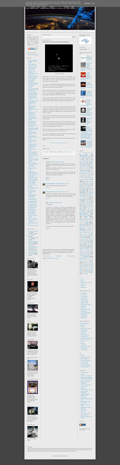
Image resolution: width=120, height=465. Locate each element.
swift (84, 261)
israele (80, 198)
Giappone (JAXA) (84, 302)
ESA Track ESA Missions (86, 380)
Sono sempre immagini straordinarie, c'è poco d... (33, 237)
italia (80, 199)
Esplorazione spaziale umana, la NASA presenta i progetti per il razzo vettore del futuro (86, 67)
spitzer (80, 258)
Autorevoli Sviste (87, 161)
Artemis (86, 157)
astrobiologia (82, 159)
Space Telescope (84, 415)
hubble (83, 191)
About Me (83, 31)
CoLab (90, 169)
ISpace (89, 196)
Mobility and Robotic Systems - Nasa (85, 395)
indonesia (86, 192)
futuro (87, 184)
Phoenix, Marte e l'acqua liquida (32, 213)
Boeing (82, 326)
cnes (85, 169)
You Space (58, 31)
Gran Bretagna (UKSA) (86, 304)
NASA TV (83, 285)
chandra (83, 168)
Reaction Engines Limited (86, 238)
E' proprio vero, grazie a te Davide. (33, 232)
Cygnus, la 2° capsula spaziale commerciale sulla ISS (33, 160)
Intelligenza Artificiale (74, 31)
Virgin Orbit (88, 269)
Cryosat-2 (89, 173)
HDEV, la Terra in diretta (86, 282)
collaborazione (83, 170)
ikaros (90, 191)
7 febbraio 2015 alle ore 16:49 (55, 202)
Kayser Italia (85, 202)
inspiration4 (84, 193)
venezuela (87, 266)
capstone (86, 166)
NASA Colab (83, 397)
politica (91, 235)
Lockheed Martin (82, 206)
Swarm (80, 261)
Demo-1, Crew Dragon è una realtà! (33, 75)
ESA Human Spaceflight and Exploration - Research (87, 378)
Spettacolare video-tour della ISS (32, 207)
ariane (80, 157)
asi (80, 158)
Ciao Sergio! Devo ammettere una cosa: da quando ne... (33, 248)
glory (90, 186)
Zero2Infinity (84, 273)
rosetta (88, 242)
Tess (84, 262)
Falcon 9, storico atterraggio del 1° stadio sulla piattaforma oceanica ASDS (33, 108)
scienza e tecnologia (86, 245)
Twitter (91, 262)
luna (80, 208)
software (91, 251)
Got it (93, 3)
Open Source (88, 227)
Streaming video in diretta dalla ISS (32, 210)
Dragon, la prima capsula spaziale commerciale (32, 195)
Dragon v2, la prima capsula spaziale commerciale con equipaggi (32, 145)
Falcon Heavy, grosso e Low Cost (33, 188)
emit (92, 177)
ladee (83, 204)
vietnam (86, 268)
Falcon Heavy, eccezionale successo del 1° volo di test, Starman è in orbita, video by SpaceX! (87, 143)
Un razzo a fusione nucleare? (32, 185)
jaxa (80, 201)
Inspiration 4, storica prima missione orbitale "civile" (32, 68)
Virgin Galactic (84, 348)
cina (88, 168)
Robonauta (83, 411)
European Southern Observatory (85, 382)
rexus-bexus (90, 239)
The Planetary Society (85, 365)
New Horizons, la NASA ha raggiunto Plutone (32, 133)
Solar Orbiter (84, 252)
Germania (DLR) (84, 301)
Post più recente (46, 256)
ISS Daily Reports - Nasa (86, 389)
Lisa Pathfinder (89, 205)
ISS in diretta (83, 284)
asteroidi (87, 158)
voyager (81, 270)
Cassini (91, 166)
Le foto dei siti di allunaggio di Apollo (32, 205)
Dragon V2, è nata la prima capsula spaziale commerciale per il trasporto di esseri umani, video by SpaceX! (86, 112)
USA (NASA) (83, 317)
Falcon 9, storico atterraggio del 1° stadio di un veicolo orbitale (32, 117)
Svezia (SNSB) (84, 316)
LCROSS (91, 204)
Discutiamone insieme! (31, 86)
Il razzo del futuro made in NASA (32, 182)
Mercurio (88, 218)
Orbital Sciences (84, 330)
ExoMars (81, 184)
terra (91, 261)
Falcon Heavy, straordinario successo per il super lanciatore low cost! (33, 82)
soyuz (87, 253)
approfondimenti (83, 155)
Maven (80, 218)
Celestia (82, 374)
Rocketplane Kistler (85, 334)
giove (80, 186)
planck (88, 232)
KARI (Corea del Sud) (85, 309)
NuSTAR (90, 225)
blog (87, 163)
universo (89, 264)
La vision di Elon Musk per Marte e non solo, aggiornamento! (33, 90)
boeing (86, 165)
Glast (86, 186)
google (86, 188)
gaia (80, 185)
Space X (82, 341)
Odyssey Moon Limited (86, 328)
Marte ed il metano (32, 218)
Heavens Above (84, 386)
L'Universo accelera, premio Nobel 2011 (32, 180)
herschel (91, 189)
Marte (86, 217)
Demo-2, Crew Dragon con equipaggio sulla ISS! (33, 72)
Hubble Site (83, 388)
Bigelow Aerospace (85, 323)
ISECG (82, 355)
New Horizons (65, 151)
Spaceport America (83, 255)
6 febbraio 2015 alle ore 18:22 (62, 183)
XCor (83, 272)
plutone (69, 151)
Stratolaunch (82, 259)
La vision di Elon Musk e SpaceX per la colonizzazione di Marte (33, 102)
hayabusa (84, 189)
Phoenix (81, 232)
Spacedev (83, 343)
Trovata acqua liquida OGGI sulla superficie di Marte (33, 129)
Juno (89, 201)
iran (85, 195)
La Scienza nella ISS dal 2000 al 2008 (33, 202)
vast (88, 265)
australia (80, 161)
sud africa (89, 259)
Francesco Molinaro (50, 183)
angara (86, 154)
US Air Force (82, 265)
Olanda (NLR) (84, 311)
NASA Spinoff (84, 410)
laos (86, 204)
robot (88, 241)
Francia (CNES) (84, 299)
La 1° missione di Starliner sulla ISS (32, 65)
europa (81, 182)
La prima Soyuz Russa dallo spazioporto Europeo (33, 176)
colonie (91, 170)
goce (80, 188)
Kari (80, 202)
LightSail (83, 205)
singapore (81, 249)
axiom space (82, 162)
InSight (91, 192)
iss (86, 198)
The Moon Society (85, 363)
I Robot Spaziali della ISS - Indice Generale (89, 58)
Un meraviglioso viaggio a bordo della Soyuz (33, 137)
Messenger (81, 219)
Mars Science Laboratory (86, 215)
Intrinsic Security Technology (84, 392)
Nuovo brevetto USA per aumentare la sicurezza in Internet (32, 153)
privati (84, 237)
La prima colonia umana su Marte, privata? (32, 191)
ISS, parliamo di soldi (33, 225)
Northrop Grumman (83, 225)
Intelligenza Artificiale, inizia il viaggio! (33, 78)
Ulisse (85, 264)
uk (81, 264)
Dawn (89, 174)
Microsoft (88, 219)
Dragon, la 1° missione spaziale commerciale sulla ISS (33, 172)
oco (80, 227)
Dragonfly (89, 176)
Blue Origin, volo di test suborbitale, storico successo (32, 122)
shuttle (85, 247)
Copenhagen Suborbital (85, 172)
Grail (92, 188)
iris (88, 195)
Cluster (80, 169)
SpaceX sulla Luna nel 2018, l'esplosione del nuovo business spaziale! (86, 120)
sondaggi (81, 253)
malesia (89, 208)
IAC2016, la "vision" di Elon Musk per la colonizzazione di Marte (87, 85)
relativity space (82, 239)
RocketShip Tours (84, 336)
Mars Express (87, 210)
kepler (91, 202)
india (80, 192)
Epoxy (87, 179)
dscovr (80, 177)
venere (82, 266)
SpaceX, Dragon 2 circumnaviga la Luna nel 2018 (33, 97)
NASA (48, 148)
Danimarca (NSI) (84, 296)
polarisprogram (84, 235)
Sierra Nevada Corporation (86, 338)
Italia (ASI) (83, 307)
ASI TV (82, 279)
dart (84, 174)
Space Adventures (85, 339)
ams (92, 152)
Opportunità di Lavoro (84, 228)
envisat (82, 179)
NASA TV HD (83, 287)
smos (86, 251)
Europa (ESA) (84, 297)
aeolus (80, 152)
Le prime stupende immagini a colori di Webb (32, 61)
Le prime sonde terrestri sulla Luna (32, 199)
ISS (34, 31)
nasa (86, 223)
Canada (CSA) (84, 293)
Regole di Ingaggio (50, 31)
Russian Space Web (85, 413)
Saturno (91, 244)
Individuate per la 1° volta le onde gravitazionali (32, 113)
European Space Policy (86, 384)
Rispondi (48, 179)
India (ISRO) (83, 306)
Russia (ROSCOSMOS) (86, 312)
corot (85, 173)
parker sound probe (87, 231)
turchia (87, 262)
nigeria (90, 224)
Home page (28, 31)
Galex (84, 185)
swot (88, 261)
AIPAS (88, 152)
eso (84, 181)
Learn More (87, 3)
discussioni (81, 176)
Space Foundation (85, 358)
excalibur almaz (88, 182)
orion (87, 229)
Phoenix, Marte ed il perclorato (32, 220)
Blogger (66, 456)
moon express (88, 221)
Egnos (88, 177)
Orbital (81, 230)
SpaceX (86, 257)
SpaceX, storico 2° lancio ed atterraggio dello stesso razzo (33, 94)
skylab (86, 249)
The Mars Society (84, 362)
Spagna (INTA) (84, 314)
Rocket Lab (83, 333)
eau (84, 177)
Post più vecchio (71, 256)
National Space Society (86, 357)
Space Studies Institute (86, 360)
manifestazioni (82, 209)
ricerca (82, 241)
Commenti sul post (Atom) (52, 258)
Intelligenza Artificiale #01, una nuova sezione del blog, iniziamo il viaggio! (87, 94)
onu (83, 227)
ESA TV (82, 280)
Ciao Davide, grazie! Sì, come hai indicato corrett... (33, 253)
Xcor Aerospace (84, 349)
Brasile (82, 166)
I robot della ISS (40, 31)
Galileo (88, 185)
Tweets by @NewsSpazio (32, 54)
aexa (84, 152)
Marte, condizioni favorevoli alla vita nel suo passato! (33, 164)
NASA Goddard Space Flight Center (85, 402)
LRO (89, 206)
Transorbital (83, 344)
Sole (89, 252)
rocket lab (81, 242)
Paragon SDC (84, 331)
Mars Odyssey (82, 212)
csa (80, 174)
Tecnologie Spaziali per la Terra (32, 126)
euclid (90, 181)
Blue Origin (83, 325)
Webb (86, 270)
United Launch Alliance (86, 346)
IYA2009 (89, 199)
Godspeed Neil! (31, 166)
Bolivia (92, 165)
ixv (85, 199)
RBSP (92, 237)
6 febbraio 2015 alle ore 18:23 (62, 191)
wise (92, 270)
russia (81, 244)
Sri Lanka (89, 258)
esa (91, 179)
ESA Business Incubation (86, 375)
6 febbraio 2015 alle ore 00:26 (57, 161)
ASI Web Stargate (85, 372)
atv (89, 159)
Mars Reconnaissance (86, 213)
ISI (85, 196)
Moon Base (83, 221)
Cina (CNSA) (83, 294)
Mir (92, 219)
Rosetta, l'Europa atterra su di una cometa (32, 141)
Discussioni (65, 31)
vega (92, 265)
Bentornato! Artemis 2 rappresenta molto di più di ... (33, 242)
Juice (86, 201)
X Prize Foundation (85, 366)
